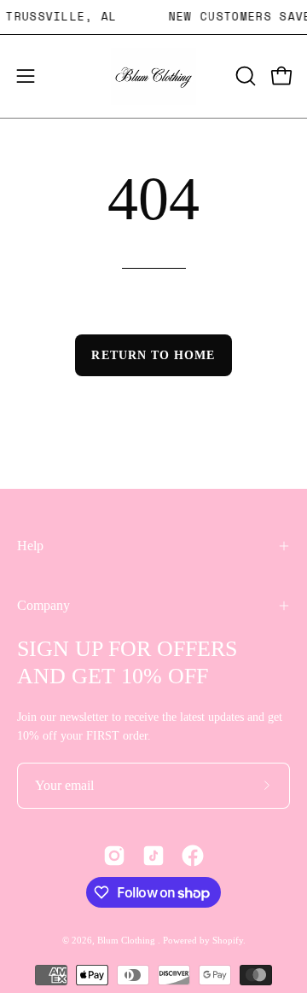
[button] (244, 76)
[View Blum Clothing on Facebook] (193, 855)
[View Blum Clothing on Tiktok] (153, 855)
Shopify (227, 940)
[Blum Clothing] (153, 76)
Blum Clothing (127, 940)
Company (43, 605)
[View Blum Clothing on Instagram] (114, 855)
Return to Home (153, 355)
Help (30, 545)
